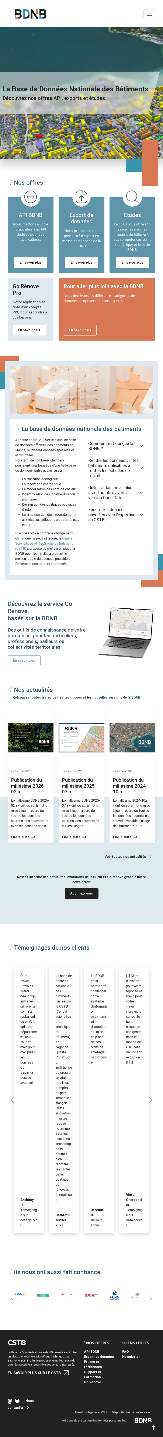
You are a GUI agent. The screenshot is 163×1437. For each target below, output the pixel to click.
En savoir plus (31, 262)
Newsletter (131, 1357)
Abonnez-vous (81, 893)
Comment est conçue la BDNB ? (110, 446)
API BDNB (91, 1352)
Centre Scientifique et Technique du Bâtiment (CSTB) (44, 543)
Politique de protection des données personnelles (94, 1420)
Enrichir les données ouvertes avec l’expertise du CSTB (111, 514)
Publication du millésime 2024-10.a (130, 785)
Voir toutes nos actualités (125, 857)
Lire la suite (20, 837)
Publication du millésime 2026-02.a (28, 785)
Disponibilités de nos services (131, 1412)
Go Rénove (92, 1382)
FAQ (125, 1352)
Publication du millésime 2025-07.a (79, 785)
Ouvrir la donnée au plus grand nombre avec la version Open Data (110, 492)
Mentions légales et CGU (91, 1412)
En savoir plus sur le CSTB (34, 1373)
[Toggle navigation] (149, 14)
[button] (12, 1100)
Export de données (99, 1357)
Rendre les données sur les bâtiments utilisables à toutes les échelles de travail (113, 468)
